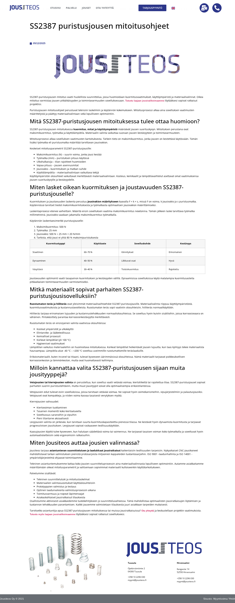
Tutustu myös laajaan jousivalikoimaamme (52, 514)
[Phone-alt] (217, 8)
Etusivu (55, 7)
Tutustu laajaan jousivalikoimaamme (144, 100)
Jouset (86, 7)
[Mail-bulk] (204, 8)
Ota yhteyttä (147, 510)
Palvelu (71, 7)
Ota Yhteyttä (105, 7)
